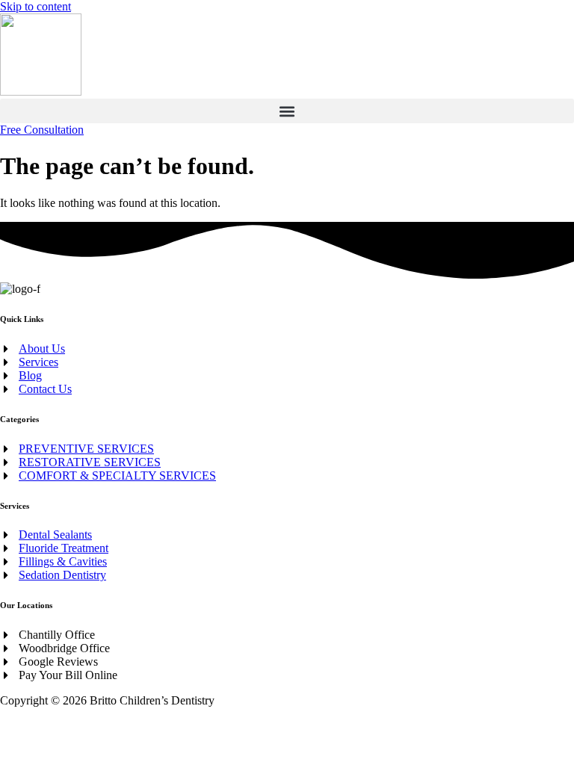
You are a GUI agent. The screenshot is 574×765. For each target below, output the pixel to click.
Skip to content (35, 6)
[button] (287, 111)
